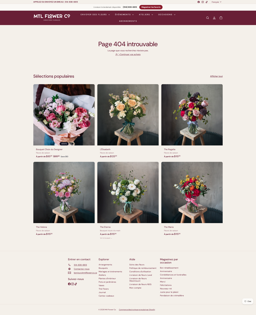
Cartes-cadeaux (106, 295)
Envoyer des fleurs (94, 14)
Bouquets (103, 268)
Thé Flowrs (104, 289)
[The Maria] (192, 200)
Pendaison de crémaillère (172, 295)
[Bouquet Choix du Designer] (64, 122)
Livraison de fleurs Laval (140, 275)
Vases (101, 285)
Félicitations (166, 285)
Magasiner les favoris (150, 7)
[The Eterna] (128, 202)
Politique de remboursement (142, 268)
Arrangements (105, 264)
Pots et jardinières (107, 282)
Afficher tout (216, 76)
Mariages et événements (110, 271)
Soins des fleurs (136, 264)
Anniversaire (166, 271)
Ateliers (145, 14)
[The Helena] (64, 200)
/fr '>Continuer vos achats (128, 54)
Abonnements (128, 21)
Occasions (165, 14)
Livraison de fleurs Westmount (138, 279)
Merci (162, 281)
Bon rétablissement (169, 268)
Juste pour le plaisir (169, 292)
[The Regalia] (192, 122)
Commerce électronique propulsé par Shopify (137, 309)
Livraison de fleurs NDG (140, 284)
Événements (123, 14)
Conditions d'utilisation (140, 271)
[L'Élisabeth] (128, 122)
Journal (102, 292)
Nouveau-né (166, 288)
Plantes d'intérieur (107, 278)
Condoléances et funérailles (173, 274)
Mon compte (135, 287)
